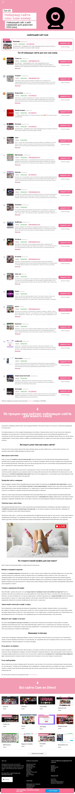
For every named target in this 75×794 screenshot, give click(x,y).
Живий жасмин (20, 110)
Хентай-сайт (29, 768)
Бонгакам (16, 41)
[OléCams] (28, 697)
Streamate (18, 204)
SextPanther (43, 706)
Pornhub (53, 765)
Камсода (18, 172)
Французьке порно (30, 766)
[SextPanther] (46, 697)
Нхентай (53, 771)
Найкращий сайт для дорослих (9, 764)
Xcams (17, 291)
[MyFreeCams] (10, 734)
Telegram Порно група (31, 772)
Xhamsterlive (19, 93)
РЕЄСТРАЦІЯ (53, 791)
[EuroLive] (10, 697)
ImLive (17, 306)
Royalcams (18, 324)
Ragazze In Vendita (26, 744)
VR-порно (28, 769)
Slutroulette (19, 358)
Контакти (53, 779)
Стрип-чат (18, 58)
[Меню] (3, 2)
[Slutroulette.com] (65, 734)
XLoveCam (18, 256)
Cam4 (16, 137)
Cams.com (18, 274)
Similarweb (30, 401)
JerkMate (18, 189)
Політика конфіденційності (57, 781)
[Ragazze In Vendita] (28, 734)
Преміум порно (29, 765)
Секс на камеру (30, 774)
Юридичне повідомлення (57, 783)
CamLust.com (62, 708)
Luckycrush (18, 341)
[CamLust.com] (65, 697)
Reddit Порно (29, 788)
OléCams (24, 706)
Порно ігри (28, 770)
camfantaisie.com (33, 674)
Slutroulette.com (63, 745)
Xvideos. (53, 769)
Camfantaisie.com (30, 785)
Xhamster (53, 768)
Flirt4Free (18, 239)
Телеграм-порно (30, 786)
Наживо (4, 708)
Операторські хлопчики (22, 376)
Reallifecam (18, 222)
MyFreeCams (19, 155)
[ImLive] (28, 715)
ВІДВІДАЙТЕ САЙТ (65, 43)
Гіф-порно (28, 773)
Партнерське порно (31, 764)
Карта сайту (54, 780)
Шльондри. (18, 389)
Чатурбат (18, 75)
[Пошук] (71, 2)
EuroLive (5, 706)
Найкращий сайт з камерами (33, 784)
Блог (27, 776)
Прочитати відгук (65, 46)
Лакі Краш (43, 726)
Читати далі (17, 68)
